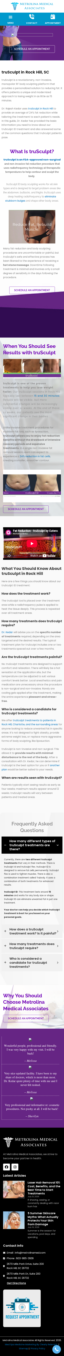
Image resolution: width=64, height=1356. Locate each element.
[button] (11, 17)
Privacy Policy (38, 1348)
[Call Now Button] (56, 1349)
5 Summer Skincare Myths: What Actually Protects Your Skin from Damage (43, 1218)
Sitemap (23, 1348)
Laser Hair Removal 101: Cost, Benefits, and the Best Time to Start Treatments (44, 1188)
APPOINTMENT (53, 23)
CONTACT (31, 23)
